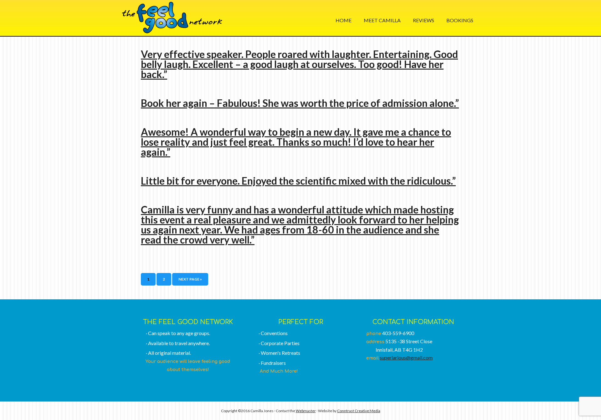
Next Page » (190, 279)
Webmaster (306, 410)
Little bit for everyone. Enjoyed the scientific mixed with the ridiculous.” (298, 181)
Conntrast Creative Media (358, 410)
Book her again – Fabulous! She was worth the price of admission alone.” (300, 103)
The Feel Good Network (172, 17)
